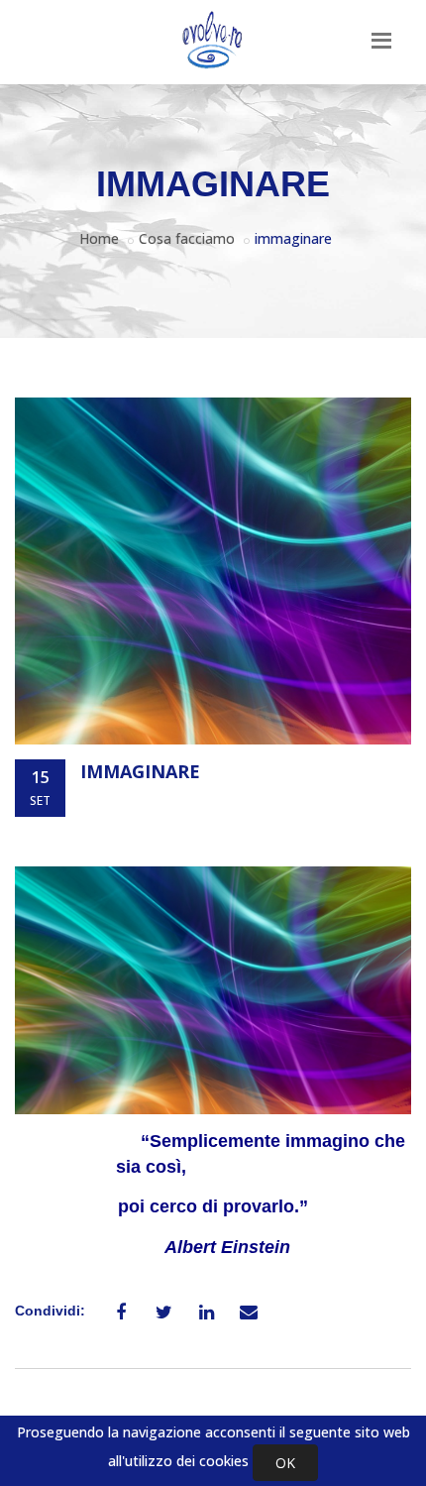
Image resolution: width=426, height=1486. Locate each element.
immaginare (140, 771)
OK (285, 1462)
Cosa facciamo (187, 238)
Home (99, 238)
